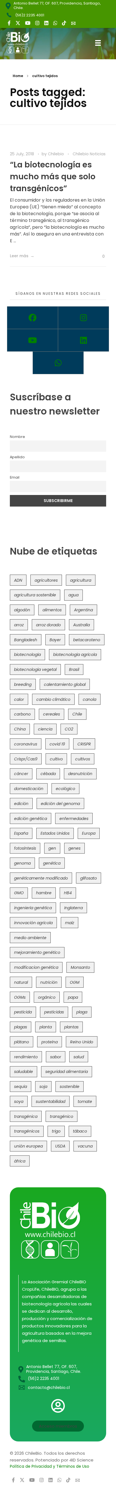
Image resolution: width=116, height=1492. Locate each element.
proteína (49, 1042)
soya (18, 1101)
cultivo (56, 759)
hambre (44, 893)
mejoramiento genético (37, 952)
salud (78, 1057)
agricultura (80, 580)
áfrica (19, 1161)
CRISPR (84, 744)
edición (21, 803)
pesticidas (54, 1012)
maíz (69, 923)
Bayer (55, 640)
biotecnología (27, 654)
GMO (19, 893)
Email (14, 477)
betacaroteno (86, 640)
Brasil (74, 669)
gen (52, 848)
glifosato (88, 878)
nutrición (48, 982)
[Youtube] (32, 340)
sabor (55, 1057)
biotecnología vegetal (35, 669)
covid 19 (57, 744)
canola (89, 699)
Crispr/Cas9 (25, 759)
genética (52, 863)
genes (74, 848)
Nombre (17, 436)
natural (21, 982)
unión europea (28, 1146)
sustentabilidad (50, 1101)
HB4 (68, 893)
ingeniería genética (33, 908)
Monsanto (80, 967)
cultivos (82, 759)
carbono (22, 714)
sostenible (69, 1086)
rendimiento (26, 1057)
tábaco (80, 1131)
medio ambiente (30, 938)
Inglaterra (73, 908)
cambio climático (53, 699)
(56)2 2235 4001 (29, 15)
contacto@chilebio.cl (49, 1387)
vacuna (85, 1146)
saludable (23, 1071)
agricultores (46, 580)
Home (18, 75)
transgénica (25, 1116)
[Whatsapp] (58, 363)
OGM (74, 982)
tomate (85, 1101)
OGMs (20, 997)
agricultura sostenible (35, 595)
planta (45, 1027)
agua (73, 595)
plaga (81, 1012)
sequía (20, 1086)
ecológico (65, 788)
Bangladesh (25, 640)
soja (43, 1086)
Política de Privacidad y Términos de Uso (49, 1466)
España (21, 833)
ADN (18, 580)
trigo (56, 1131)
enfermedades (73, 818)
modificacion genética (36, 967)
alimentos (52, 610)
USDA (60, 1146)
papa (73, 997)
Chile (77, 714)
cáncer (21, 773)
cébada (48, 773)
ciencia (45, 729)
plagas (20, 1027)
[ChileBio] (22, 42)
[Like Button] (99, 256)
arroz (19, 625)
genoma (22, 863)
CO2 (69, 729)
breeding (23, 684)
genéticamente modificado (41, 878)
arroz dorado (48, 625)
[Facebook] (32, 317)
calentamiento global (65, 684)
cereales (51, 714)
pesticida (23, 1012)
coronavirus (25, 744)
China (20, 729)
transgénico (61, 1116)
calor (19, 699)
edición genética (30, 818)
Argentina (83, 610)
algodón (22, 610)
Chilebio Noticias (89, 154)
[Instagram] (83, 317)
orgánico (46, 997)
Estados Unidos (55, 833)
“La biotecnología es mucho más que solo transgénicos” (52, 176)
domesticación (28, 788)
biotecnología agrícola (75, 654)
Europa (88, 833)
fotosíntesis (25, 848)
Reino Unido (81, 1042)
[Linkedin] (83, 340)
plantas (71, 1027)
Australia (81, 625)
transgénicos (26, 1131)
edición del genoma (60, 803)
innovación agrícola (33, 923)
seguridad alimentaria (66, 1071)
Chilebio (56, 154)
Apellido (17, 457)
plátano (21, 1042)
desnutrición (80, 773)
